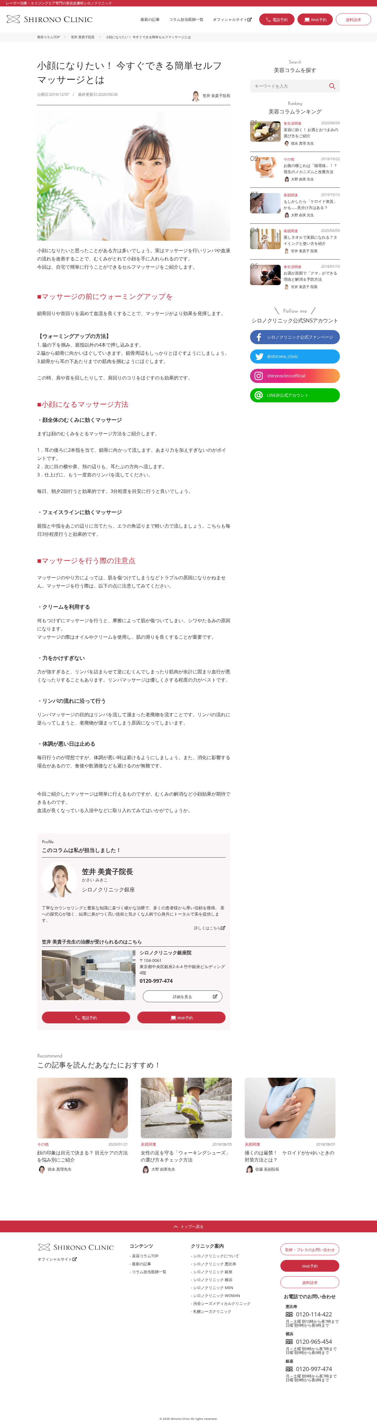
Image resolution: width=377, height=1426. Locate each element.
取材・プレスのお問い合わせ (310, 1249)
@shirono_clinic (282, 356)
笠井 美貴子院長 (83, 37)
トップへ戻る (192, 1226)
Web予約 (310, 1266)
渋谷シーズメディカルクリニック (222, 1303)
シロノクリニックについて (216, 1255)
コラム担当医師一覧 (186, 19)
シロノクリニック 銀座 (212, 1271)
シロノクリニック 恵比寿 (214, 1263)
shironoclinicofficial (286, 376)
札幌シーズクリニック (212, 1311)
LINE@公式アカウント (288, 395)
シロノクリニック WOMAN (216, 1295)
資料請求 (353, 19)
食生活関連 (292, 123)
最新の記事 (150, 19)
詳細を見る (182, 996)
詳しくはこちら (207, 927)
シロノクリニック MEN (213, 1287)
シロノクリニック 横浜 (212, 1279)
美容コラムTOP (48, 37)
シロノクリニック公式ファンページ (300, 337)
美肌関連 (148, 1144)
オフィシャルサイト (230, 19)
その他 (43, 1144)
